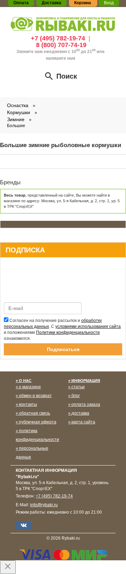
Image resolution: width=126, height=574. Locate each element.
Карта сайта (83, 422)
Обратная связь (34, 413)
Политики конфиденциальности (68, 332)
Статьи (78, 386)
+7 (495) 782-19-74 (58, 38)
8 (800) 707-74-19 (61, 44)
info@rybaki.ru (44, 504)
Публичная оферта (37, 422)
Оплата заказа (85, 404)
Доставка (80, 413)
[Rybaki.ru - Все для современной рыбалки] (62, 24)
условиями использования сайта (88, 326)
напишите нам (60, 58)
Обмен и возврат (35, 395)
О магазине (30, 386)
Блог (75, 395)
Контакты (28, 404)
